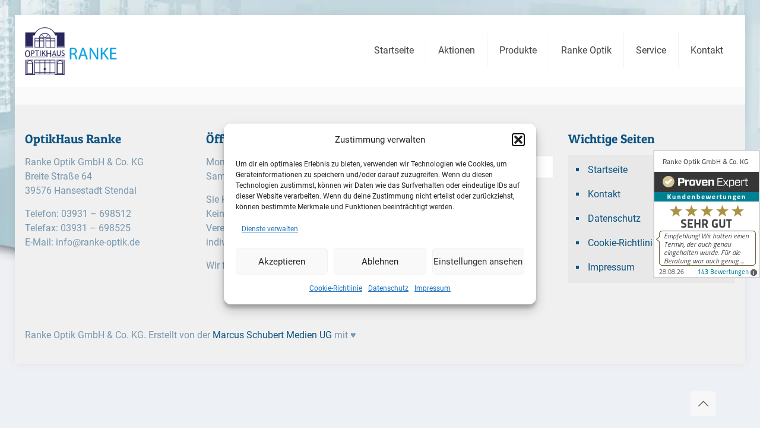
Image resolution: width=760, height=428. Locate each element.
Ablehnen (380, 261)
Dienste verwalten (270, 229)
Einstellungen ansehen (477, 261)
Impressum (432, 288)
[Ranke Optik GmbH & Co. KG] (93, 50)
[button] (518, 140)
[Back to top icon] (703, 403)
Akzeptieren (281, 261)
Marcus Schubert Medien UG (272, 335)
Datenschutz (388, 288)
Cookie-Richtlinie (335, 288)
